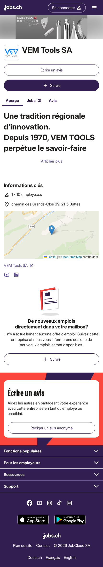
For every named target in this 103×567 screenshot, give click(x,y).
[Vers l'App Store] (33, 519)
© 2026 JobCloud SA (72, 545)
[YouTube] (39, 503)
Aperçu (12, 100)
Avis (53, 100)
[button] (51, 451)
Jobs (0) (34, 100)
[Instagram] (49, 503)
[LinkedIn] (70, 503)
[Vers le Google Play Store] (70, 519)
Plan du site (22, 545)
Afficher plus (51, 161)
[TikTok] (60, 503)
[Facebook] (29, 503)
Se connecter (63, 7)
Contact (43, 545)
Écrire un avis (51, 70)
